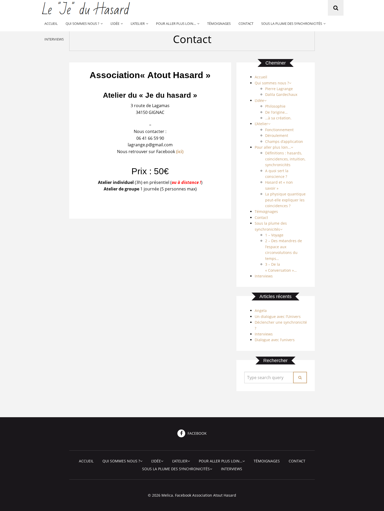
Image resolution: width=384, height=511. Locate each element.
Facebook (197, 433)
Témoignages (219, 23)
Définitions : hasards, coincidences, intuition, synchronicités (285, 158)
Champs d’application (284, 141)
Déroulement (276, 135)
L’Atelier (138, 23)
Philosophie (275, 106)
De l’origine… (276, 112)
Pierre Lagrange (279, 88)
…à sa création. (278, 117)
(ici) (179, 151)
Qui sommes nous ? (82, 23)
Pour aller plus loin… (176, 23)
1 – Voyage (274, 235)
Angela (261, 310)
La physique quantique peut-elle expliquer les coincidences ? (285, 199)
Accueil (51, 23)
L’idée (114, 23)
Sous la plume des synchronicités (291, 23)
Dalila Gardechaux (281, 94)
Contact (245, 23)
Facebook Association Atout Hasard (205, 495)
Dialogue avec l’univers (275, 339)
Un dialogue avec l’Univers (278, 316)
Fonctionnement (279, 129)
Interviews (54, 39)
